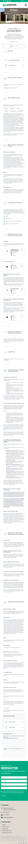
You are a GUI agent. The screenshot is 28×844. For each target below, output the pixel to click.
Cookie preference (6, 830)
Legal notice (5, 828)
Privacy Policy (20, 792)
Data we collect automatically (14, 60)
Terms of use (5, 826)
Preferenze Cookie (6, 832)
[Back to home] (10, 5)
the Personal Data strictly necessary (17, 748)
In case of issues (12, 727)
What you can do (12, 721)
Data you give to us (12, 65)
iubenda (5, 748)
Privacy (4, 825)
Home (2, 22)
